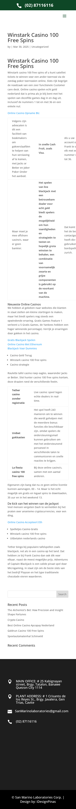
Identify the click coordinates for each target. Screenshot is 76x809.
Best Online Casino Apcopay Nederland (31, 625)
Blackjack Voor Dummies (22, 348)
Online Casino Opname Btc (24, 113)
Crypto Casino (16, 620)
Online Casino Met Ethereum (25, 344)
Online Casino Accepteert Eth (25, 522)
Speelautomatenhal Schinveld (25, 636)
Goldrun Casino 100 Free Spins (26, 630)
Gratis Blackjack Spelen (21, 340)
